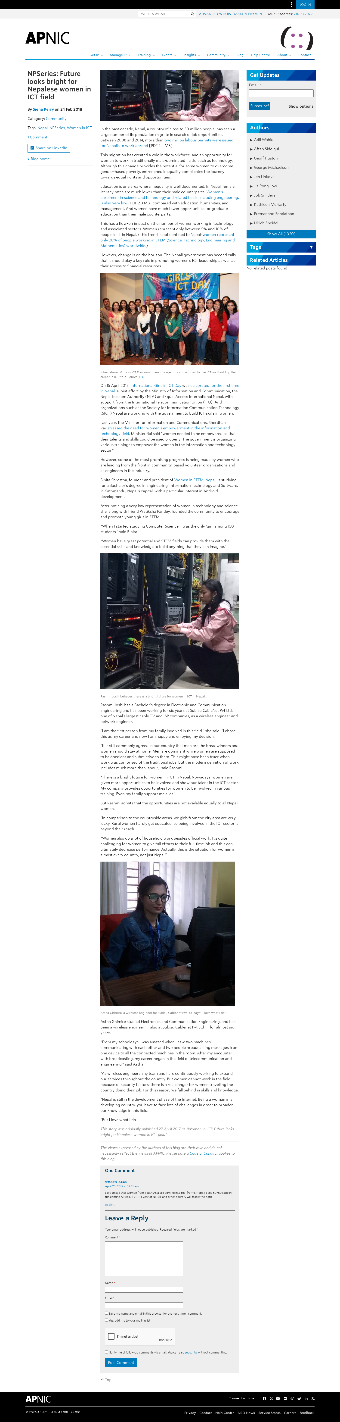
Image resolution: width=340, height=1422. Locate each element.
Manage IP (118, 55)
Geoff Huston (266, 158)
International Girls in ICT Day (155, 385)
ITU (141, 377)
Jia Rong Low (265, 186)
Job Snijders (264, 195)
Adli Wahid (263, 140)
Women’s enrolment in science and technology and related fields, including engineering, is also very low (169, 197)
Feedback (307, 1413)
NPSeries (57, 128)
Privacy (190, 1413)
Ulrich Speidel (266, 223)
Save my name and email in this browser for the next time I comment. (155, 1313)
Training (144, 55)
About (282, 55)
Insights (189, 55)
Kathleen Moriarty (270, 204)
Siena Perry (43, 109)
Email (109, 1298)
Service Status (269, 1413)
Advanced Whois (215, 14)
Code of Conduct (204, 1153)
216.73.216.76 (304, 14)
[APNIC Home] (47, 37)
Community (216, 55)
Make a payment (249, 14)
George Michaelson (271, 167)
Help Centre (260, 55)
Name (110, 1283)
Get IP (94, 55)
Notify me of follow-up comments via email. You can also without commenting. (167, 1352)
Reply (109, 1204)
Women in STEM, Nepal (195, 480)
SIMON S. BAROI (116, 1182)
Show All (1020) (281, 234)
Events (167, 55)
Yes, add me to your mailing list (129, 1320)
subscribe (191, 1352)
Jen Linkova (264, 177)
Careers (290, 1413)
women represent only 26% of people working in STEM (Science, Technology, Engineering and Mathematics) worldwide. (167, 240)
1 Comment (37, 137)
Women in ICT (79, 128)
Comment (113, 1237)
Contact (304, 55)
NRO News (246, 1413)
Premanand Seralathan (274, 214)
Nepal (42, 128)
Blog (240, 55)
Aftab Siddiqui (266, 149)
